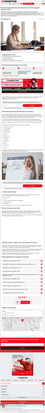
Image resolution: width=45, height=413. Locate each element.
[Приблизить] (41, 323)
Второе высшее (30, 380)
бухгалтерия (5, 132)
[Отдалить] (41, 326)
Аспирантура (41, 380)
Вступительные (8, 408)
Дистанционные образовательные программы (12, 56)
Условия (4, 408)
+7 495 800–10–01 (7, 315)
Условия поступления (7, 57)
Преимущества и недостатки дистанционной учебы (13, 60)
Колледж (3, 380)
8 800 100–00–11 (12, 315)
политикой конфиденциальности (28, 188)
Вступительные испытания (8, 59)
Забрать (22, 373)
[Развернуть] (41, 329)
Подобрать (20, 408)
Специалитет (15, 380)
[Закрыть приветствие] (1, 404)
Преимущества (14, 408)
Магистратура (22, 380)
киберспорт (5, 148)
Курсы (36, 380)
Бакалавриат (8, 380)
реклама (5, 146)
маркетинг (5, 142)
